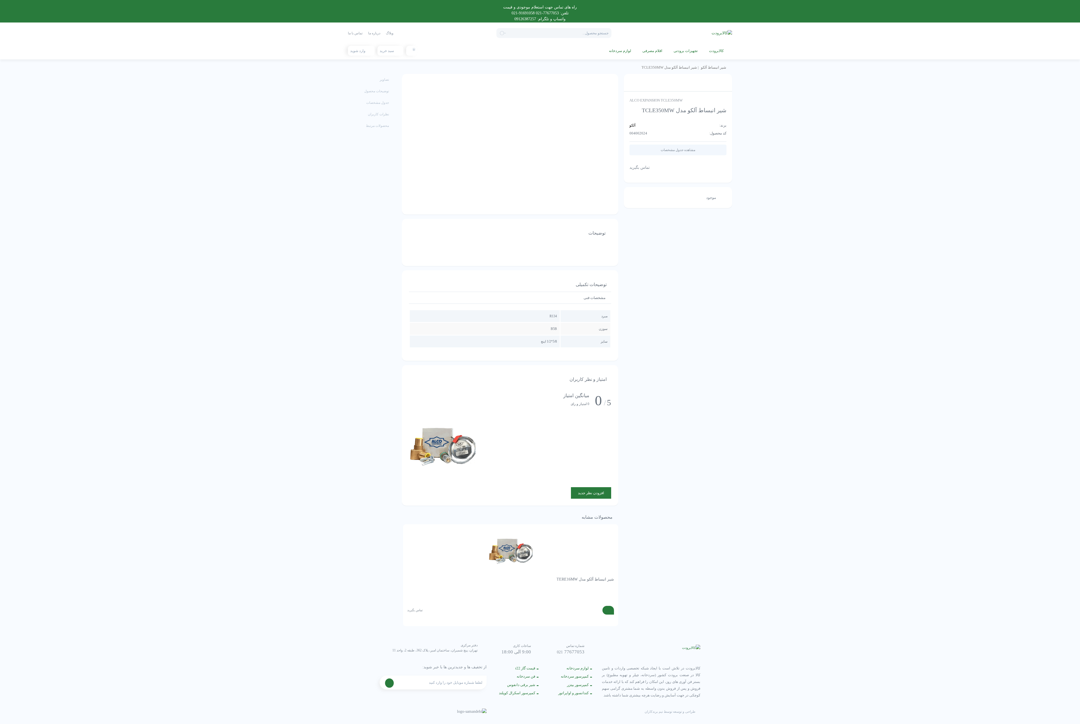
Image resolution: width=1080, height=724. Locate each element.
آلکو (632, 125)
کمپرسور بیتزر (578, 685)
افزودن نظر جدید (591, 493)
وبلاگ (389, 33)
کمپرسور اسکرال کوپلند (517, 693)
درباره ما (374, 33)
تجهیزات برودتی (686, 51)
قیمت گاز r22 (525, 668)
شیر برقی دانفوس (521, 685)
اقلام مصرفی (652, 51)
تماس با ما (355, 33)
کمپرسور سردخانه (575, 676)
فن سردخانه (526, 676)
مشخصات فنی (595, 298)
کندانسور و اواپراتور (573, 693)
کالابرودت (716, 51)
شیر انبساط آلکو (713, 67)
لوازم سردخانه (620, 51)
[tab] (594, 298)
